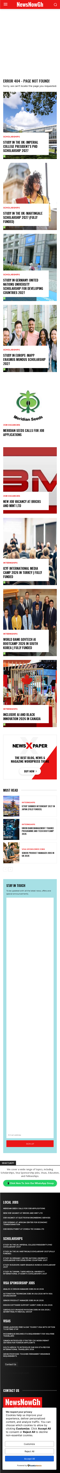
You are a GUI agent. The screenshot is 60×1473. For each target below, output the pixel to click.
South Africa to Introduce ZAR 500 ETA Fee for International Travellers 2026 (26, 1348)
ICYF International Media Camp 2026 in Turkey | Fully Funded (22, 572)
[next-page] (10, 869)
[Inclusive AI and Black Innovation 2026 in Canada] (30, 693)
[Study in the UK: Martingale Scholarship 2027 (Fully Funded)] (30, 196)
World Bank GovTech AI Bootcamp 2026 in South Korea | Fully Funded (20, 643)
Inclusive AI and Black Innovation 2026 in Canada (22, 716)
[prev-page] (5, 869)
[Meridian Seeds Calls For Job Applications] (30, 409)
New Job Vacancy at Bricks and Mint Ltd (22, 503)
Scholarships (11, 137)
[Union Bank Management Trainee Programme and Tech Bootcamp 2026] (11, 829)
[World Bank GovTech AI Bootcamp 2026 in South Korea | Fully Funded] (30, 622)
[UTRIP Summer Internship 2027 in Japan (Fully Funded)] (11, 806)
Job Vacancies (11, 425)
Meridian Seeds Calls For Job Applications (23, 432)
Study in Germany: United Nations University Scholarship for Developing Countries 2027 (23, 286)
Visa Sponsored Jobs (33, 849)
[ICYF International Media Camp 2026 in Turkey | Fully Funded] (30, 551)
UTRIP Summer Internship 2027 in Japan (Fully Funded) (38, 807)
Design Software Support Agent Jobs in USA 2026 (27, 1305)
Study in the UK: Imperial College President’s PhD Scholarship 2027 (20, 146)
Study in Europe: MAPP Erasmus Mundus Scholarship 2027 (24, 359)
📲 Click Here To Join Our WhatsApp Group (30, 1183)
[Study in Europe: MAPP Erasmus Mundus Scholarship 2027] (30, 338)
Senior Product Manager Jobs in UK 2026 (38, 854)
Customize (29, 1444)
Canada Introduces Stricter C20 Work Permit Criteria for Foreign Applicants (26, 1342)
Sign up (30, 1144)
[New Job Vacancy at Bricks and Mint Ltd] (30, 480)
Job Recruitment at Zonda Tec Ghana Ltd (23, 1229)
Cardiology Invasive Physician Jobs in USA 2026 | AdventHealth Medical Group (26, 1311)
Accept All (29, 1458)
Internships (10, 563)
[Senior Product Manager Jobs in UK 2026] (11, 852)
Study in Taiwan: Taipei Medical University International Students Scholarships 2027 (25, 1273)
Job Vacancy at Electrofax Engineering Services (26, 1218)
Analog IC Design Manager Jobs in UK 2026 (23, 1289)
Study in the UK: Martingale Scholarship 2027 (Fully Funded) (23, 217)
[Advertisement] (30, 41)
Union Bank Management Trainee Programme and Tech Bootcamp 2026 (38, 830)
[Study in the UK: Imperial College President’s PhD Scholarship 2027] (30, 125)
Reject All (29, 1451)
